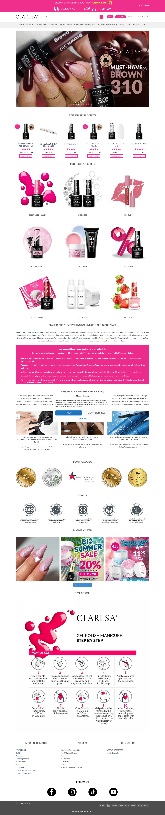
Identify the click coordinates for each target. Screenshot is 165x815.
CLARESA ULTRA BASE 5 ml (139, 145)
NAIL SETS (119, 25)
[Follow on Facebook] (139, 6)
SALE (128, 25)
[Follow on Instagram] (141, 6)
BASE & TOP (41, 25)
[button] (130, 17)
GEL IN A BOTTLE (66, 25)
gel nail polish (31, 332)
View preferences (96, 413)
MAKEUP (136, 25)
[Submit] (101, 17)
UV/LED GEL (53, 25)
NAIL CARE (101, 25)
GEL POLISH (30, 25)
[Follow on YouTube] (148, 6)
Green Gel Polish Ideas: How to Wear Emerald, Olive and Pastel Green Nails (82, 438)
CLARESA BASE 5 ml (71, 144)
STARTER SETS (90, 25)
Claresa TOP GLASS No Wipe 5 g (94, 145)
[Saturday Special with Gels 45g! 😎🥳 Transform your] (127, 559)
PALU (144, 25)
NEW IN (21, 25)
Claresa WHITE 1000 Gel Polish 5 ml (116, 145)
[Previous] (20, 69)
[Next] (145, 69)
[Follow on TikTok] (144, 6)
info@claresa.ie (113, 753)
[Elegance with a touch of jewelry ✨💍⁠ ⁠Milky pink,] (37, 559)
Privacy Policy (82, 418)
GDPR (18, 764)
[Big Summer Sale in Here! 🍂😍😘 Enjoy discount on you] (82, 559)
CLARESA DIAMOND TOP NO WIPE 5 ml (25, 145)
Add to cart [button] (26, 156)
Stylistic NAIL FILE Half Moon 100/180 (48, 145)
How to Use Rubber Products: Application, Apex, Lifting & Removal (128, 438)
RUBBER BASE (79, 25)
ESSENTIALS (110, 25)
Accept (68, 413)
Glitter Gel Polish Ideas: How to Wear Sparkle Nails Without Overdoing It (36, 438)
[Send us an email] (146, 6)
